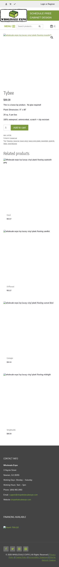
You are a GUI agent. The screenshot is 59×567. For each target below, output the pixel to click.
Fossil (9, 215)
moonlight (44, 141)
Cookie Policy (21, 557)
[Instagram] (25, 548)
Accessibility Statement (38, 557)
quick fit (51, 141)
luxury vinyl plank (34, 141)
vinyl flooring (12, 143)
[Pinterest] (19, 548)
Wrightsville (11, 430)
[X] (12, 548)
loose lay (16, 141)
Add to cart (19, 127)
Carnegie (10, 358)
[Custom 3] (15, 4)
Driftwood (10, 286)
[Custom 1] (6, 4)
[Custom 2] (10, 4)
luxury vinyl (24, 141)
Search (40, 27)
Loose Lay (13, 138)
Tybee (5, 143)
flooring (10, 141)
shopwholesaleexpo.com (21, 500)
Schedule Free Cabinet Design (41, 15)
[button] (51, 37)
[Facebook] (6, 548)
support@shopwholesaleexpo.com (23, 495)
